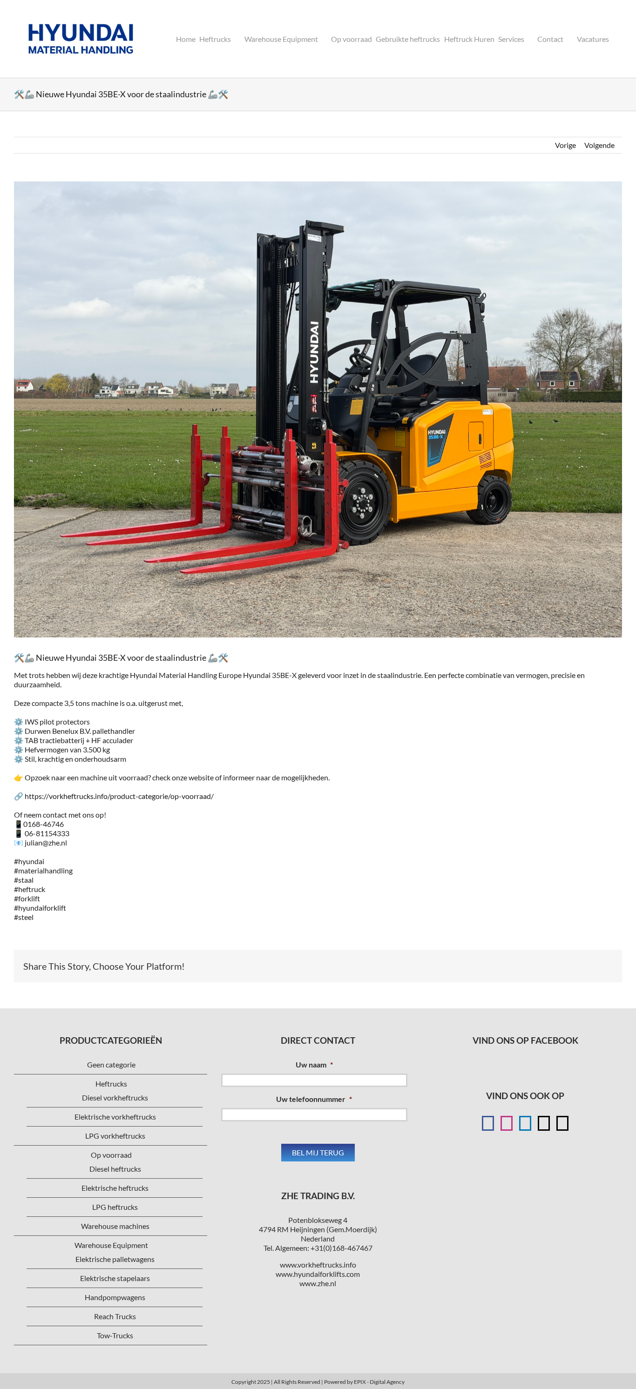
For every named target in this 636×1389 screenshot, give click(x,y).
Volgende (599, 145)
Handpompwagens (115, 1297)
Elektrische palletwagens (115, 1259)
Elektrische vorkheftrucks (115, 1116)
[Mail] (544, 1123)
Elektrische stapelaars (115, 1278)
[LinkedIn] (525, 1123)
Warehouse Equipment (111, 1245)
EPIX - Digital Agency (379, 1381)
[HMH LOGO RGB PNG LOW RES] (81, 12)
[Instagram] (507, 1123)
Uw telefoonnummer (314, 1098)
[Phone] (562, 1123)
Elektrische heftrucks (115, 1187)
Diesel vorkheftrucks (115, 1097)
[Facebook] (488, 1123)
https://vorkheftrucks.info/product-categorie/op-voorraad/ (119, 796)
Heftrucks (111, 1083)
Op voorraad (111, 1154)
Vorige (565, 145)
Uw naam (314, 1064)
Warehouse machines (115, 1225)
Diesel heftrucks (115, 1168)
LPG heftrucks (115, 1206)
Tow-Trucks (115, 1335)
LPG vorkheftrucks (115, 1135)
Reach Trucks (115, 1316)
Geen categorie (111, 1064)
